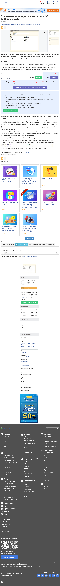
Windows (23, 370)
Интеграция (7, 472)
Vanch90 (6, 248)
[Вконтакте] (42, 576)
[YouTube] (53, 576)
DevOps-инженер (49, 444)
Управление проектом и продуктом (31, 444)
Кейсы (25, 471)
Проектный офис (50, 484)
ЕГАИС (4, 154)
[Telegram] (38, 576)
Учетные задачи (9, 460)
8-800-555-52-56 (7, 551)
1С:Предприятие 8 (25, 361)
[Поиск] (6, 2)
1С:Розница (47, 465)
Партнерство (27, 473)
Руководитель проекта (51, 441)
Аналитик (47, 439)
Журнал (7, 434)
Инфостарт (26, 152)
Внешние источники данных (28, 343)
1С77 (45, 477)
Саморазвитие (28, 455)
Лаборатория (9, 479)
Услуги (25, 468)
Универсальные (48, 472)
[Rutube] (57, 576)
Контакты (4, 534)
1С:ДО (45, 470)
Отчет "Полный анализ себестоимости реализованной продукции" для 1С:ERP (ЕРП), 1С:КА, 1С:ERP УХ (29, 206)
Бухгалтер (23, 352)
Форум (6, 511)
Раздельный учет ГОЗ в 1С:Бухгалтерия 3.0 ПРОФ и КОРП (9, 179)
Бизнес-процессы (29, 440)
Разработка (7, 465)
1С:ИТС (25, 463)
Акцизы (23, 383)
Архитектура (27, 452)
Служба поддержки (10, 538)
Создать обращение (9, 557)
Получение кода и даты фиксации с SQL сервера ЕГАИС (25, 17)
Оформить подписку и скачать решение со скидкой (30, 87)
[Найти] (57, 428)
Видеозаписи (8, 506)
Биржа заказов (9, 509)
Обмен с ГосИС (25, 348)
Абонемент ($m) (25, 392)
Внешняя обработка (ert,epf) (28, 357)
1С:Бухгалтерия (48, 452)
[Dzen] (49, 576)
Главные (6, 439)
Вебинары (26, 476)
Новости (6, 436)
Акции (25, 461)
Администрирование (10, 470)
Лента (5, 441)
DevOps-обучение (9, 481)
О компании (5, 519)
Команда (26, 447)
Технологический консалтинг (9, 489)
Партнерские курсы (50, 446)
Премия (6, 449)
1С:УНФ (46, 460)
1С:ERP (46, 455)
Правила (4, 526)
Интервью (7, 444)
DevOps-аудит (8, 483)
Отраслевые (27, 489)
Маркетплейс (49, 450)
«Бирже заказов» (19, 95)
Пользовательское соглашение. (11, 566)
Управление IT (27, 450)
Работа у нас (5, 531)
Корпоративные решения (29, 481)
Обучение (47, 434)
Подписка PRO (8, 455)
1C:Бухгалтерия (25, 365)
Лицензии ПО (27, 486)
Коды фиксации (11, 154)
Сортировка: (37, 244)
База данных (8, 467)
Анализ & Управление (27, 435)
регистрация (27, 256)
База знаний (8, 453)
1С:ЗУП (46, 467)
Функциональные (9, 457)
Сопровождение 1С (30, 459)
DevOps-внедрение (10, 486)
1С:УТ (45, 462)
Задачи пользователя (10, 462)
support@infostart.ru (8, 553)
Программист (48, 436)
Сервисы (26, 466)
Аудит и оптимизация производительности (10, 494)
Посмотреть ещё (29, 238)
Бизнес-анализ (28, 438)
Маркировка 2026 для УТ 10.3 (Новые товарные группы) (9, 228)
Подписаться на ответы (8, 244)
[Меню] (2, 2)
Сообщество (8, 475)
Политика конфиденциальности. (32, 566)
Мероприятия (9, 503)
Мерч (6, 514)
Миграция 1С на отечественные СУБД (10, 498)
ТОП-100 (6, 446)
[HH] (46, 576)
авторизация (35, 256)
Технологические (28, 494)
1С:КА (45, 457)
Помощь (4, 529)
